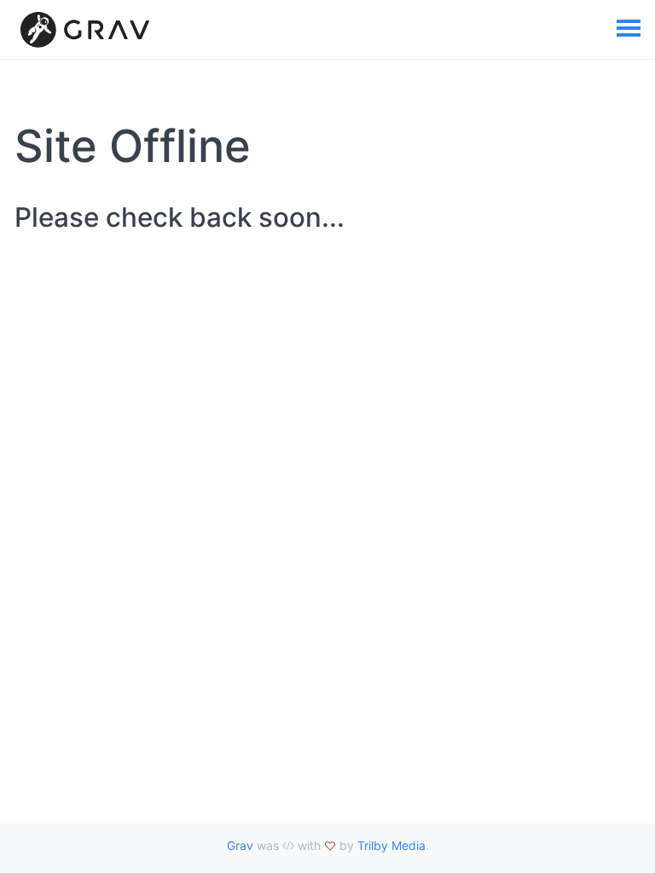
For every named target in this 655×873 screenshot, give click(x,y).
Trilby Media (391, 845)
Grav (240, 845)
